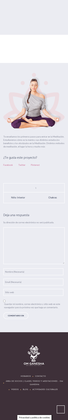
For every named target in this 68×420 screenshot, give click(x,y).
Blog (25, 390)
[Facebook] (25, 405)
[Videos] (35, 405)
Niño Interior (18, 198)
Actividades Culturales (45, 390)
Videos (15, 390)
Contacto (40, 376)
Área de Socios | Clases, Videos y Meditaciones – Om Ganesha (34, 383)
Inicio (16, 57)
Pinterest (35, 165)
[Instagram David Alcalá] (54, 405)
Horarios (26, 376)
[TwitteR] (15, 405)
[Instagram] (44, 405)
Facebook (8, 165)
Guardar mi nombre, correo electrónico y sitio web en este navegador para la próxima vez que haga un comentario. (32, 306)
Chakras (52, 198)
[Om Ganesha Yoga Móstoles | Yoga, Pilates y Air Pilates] (34, 355)
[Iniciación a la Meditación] (34, 101)
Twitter (21, 165)
